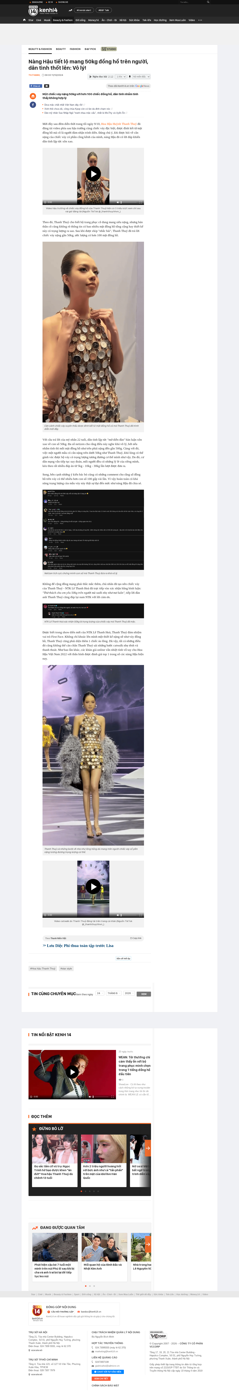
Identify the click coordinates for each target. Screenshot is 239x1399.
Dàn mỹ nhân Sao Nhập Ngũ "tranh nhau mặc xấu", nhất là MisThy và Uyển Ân (85, 113)
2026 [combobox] (128, 993)
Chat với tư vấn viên (109, 1372)
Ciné (38, 20)
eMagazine (37, 2)
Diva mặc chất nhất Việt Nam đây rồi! (63, 105)
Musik (47, 20)
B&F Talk (104, 10)
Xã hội (123, 20)
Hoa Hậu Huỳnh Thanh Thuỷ (119, 124)
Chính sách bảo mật (105, 1385)
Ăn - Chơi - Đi (109, 20)
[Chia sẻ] (33, 105)
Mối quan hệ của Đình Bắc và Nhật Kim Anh (103, 1266)
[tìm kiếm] (208, 2)
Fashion (75, 49)
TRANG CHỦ (24, 20)
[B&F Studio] (109, 49)
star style (67, 968)
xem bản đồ (36, 1350)
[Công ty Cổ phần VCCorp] (158, 1335)
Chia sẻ (36, 86)
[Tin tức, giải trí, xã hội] (46, 11)
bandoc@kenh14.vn (91, 1312)
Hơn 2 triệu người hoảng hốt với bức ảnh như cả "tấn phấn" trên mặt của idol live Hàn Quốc (103, 1172)
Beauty (61, 49)
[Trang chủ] (33, 96)
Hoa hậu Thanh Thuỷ (43, 968)
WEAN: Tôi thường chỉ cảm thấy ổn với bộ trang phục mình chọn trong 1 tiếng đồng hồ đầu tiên (135, 1065)
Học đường (160, 20)
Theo (93, 938)
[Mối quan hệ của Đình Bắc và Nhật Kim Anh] (104, 1247)
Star (31, 20)
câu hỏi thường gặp (62, 1312)
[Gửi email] (46, 86)
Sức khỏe (134, 20)
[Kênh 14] (37, 1313)
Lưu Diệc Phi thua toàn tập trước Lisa (80, 945)
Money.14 (93, 20)
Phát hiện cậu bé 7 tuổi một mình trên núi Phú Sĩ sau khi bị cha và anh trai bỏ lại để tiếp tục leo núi (54, 1270)
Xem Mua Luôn (177, 20)
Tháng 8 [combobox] (113, 993)
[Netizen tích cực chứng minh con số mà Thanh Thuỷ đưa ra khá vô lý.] (93, 530)
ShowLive (63, 2)
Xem (143, 994)
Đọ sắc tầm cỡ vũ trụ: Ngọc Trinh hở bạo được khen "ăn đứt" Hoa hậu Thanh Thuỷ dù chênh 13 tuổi (53, 1172)
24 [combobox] (98, 993)
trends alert (84, 10)
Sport (76, 1294)
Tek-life (146, 20)
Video (192, 20)
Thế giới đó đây (143, 1294)
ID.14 (50, 2)
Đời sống (80, 20)
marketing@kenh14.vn (106, 1351)
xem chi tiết (101, 1378)
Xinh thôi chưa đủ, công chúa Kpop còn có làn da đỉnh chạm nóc (77, 109)
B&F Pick (90, 49)
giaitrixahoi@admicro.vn (107, 1365)
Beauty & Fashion (63, 20)
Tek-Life (170, 1294)
